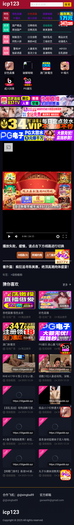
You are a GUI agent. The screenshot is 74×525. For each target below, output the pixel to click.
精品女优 (63, 37)
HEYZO (63, 48)
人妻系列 (32, 48)
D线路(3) (23, 255)
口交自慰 (32, 37)
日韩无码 (32, 29)
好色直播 (44, 312)
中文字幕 (63, 25)
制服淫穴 (17, 37)
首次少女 (32, 53)
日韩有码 (32, 25)
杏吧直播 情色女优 (13, 312)
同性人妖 (17, 41)
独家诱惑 (17, 53)
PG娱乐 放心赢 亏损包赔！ (53, 344)
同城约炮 (37, 255)
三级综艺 (47, 41)
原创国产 (17, 29)
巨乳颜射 (63, 53)
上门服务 (51, 255)
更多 (65, 284)
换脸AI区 (32, 41)
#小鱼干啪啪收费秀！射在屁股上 (21, 439)
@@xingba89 (10, 500)
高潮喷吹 (47, 53)
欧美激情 (47, 29)
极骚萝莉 (47, 48)
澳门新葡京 (9, 344)
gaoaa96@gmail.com (52, 500)
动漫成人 (63, 41)
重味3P (17, 48)
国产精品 (17, 25)
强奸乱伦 (47, 37)
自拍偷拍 (47, 25)
